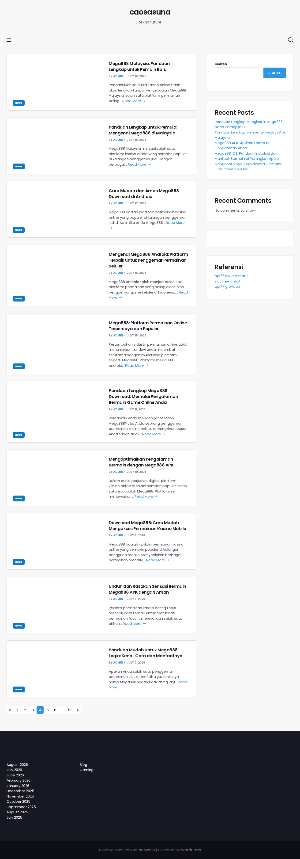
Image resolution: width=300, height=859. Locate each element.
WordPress (191, 850)
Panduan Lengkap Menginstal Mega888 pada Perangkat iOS (249, 124)
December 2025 (20, 790)
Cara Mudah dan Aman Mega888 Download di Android (144, 193)
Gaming (87, 769)
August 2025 (17, 811)
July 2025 (14, 817)
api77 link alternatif (231, 275)
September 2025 (21, 806)
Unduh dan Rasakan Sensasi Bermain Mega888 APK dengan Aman (147, 589)
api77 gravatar (227, 286)
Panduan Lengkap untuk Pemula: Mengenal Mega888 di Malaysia (143, 130)
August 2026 (17, 764)
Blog (18, 103)
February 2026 (18, 780)
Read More (132, 100)
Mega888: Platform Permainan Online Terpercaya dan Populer (148, 326)
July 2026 (14, 769)
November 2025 (20, 796)
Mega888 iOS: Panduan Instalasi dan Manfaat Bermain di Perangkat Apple (247, 156)
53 (70, 709)
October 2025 (18, 801)
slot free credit (228, 281)
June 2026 (15, 775)
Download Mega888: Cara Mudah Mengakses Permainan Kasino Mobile (147, 525)
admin (118, 76)
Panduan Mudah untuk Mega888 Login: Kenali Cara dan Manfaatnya (146, 653)
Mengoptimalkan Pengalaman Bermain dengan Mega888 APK (141, 462)
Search (221, 64)
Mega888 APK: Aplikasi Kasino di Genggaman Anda (242, 145)
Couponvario (143, 850)
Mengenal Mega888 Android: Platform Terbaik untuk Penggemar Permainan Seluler (148, 260)
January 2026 (18, 785)
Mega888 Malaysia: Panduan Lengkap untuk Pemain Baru (139, 66)
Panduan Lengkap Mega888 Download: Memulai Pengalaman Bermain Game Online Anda (143, 396)
